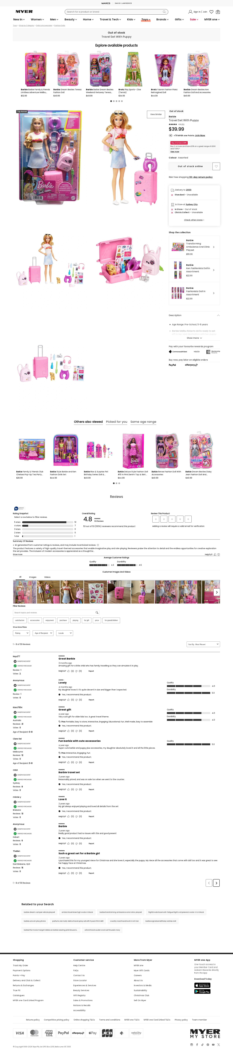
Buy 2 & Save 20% (179, 143)
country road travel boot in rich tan (124, 921)
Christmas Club (141, 995)
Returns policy (33, 1019)
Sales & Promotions (83, 1000)
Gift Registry (79, 995)
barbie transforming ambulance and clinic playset (121, 912)
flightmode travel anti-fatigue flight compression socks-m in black (176, 912)
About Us (138, 980)
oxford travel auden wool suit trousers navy (102, 930)
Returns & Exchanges (23, 985)
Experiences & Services (84, 985)
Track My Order (20, 965)
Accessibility (79, 1010)
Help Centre (79, 965)
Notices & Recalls (81, 1005)
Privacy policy (181, 1019)
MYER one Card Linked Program (28, 1000)
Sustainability (140, 990)
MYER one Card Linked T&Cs (157, 1019)
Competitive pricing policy (56, 1019)
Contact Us (79, 975)
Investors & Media (143, 985)
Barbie (172, 116)
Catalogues (18, 995)
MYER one (138, 965)
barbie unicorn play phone (35, 921)
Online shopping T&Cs (84, 1019)
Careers (138, 975)
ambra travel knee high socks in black (77, 912)
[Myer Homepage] (24, 13)
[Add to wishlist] (216, 166)
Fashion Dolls (59, 25)
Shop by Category (26, 25)
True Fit (16, 990)
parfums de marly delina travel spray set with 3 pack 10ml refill (77, 921)
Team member (199, 1019)
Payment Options (21, 970)
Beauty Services (81, 990)
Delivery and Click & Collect (26, 980)
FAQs (75, 970)
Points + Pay (19, 975)
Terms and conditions (109, 1019)
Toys (15, 25)
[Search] (164, 11)
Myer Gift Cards (141, 970)
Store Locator (80, 980)
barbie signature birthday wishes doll (160, 921)
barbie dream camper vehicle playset (39, 912)
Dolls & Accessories (44, 25)
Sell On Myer (140, 1000)
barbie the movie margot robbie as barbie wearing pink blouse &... (51, 930)
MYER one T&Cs (131, 1019)
